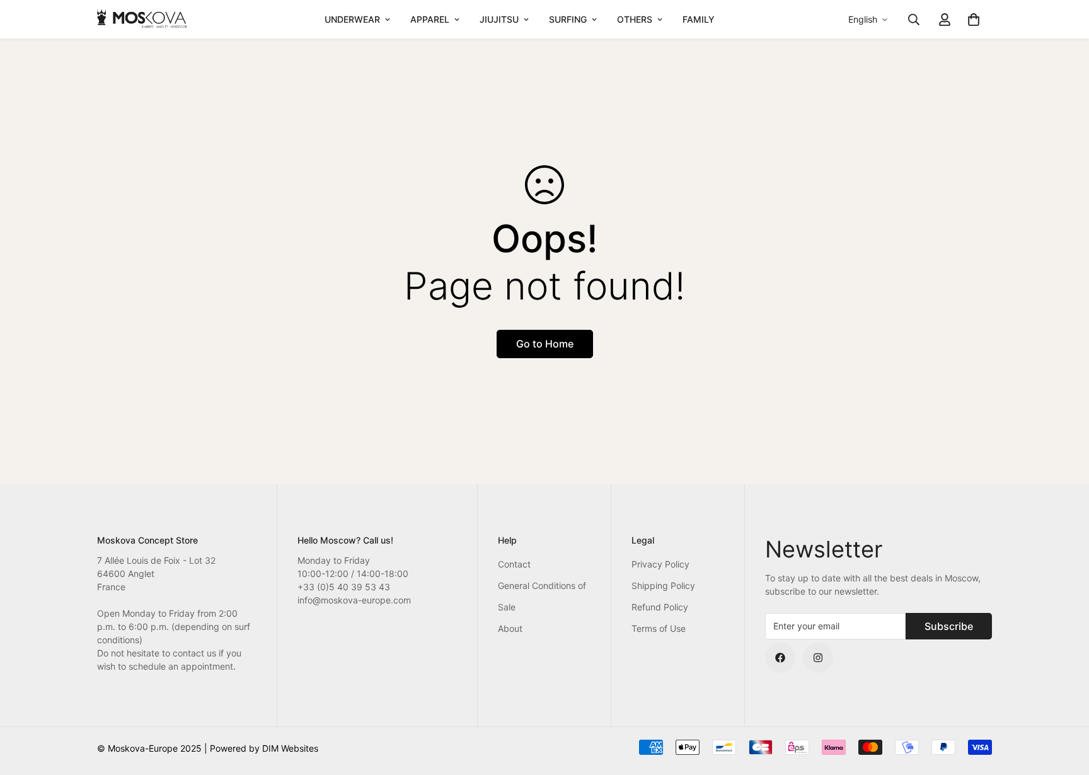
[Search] (913, 19)
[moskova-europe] (142, 19)
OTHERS (634, 19)
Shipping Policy (663, 585)
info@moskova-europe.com (354, 600)
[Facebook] (780, 658)
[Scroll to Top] (1064, 706)
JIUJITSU (499, 19)
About (510, 628)
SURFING (568, 19)
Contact (514, 564)
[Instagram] (818, 658)
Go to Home (544, 343)
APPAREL (429, 19)
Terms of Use (658, 628)
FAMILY (699, 19)
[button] (973, 19)
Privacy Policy (660, 564)
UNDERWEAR (352, 19)
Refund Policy (659, 607)
